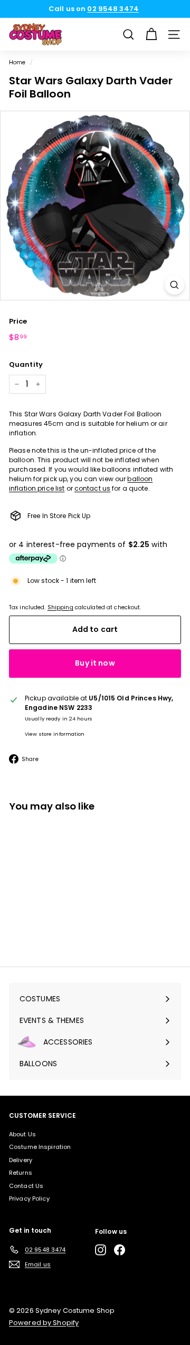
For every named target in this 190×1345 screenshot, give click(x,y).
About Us (22, 1134)
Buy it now (95, 663)
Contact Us (26, 1186)
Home (17, 62)
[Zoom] (174, 285)
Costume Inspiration (40, 1147)
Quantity (26, 364)
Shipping (60, 607)
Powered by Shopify (44, 1323)
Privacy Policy (29, 1198)
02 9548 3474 (112, 9)
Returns (20, 1172)
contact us (92, 488)
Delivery (20, 1160)
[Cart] (151, 34)
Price (18, 321)
